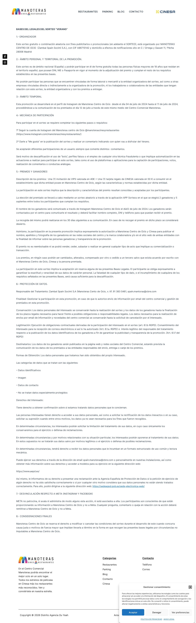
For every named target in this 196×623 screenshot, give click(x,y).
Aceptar (133, 612)
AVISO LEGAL (169, 619)
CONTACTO (136, 11)
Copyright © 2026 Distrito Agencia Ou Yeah (44, 615)
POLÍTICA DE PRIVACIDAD (151, 619)
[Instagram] (5, 62)
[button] (190, 587)
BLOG (121, 11)
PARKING (107, 11)
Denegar (156, 612)
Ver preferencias (180, 612)
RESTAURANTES (88, 11)
